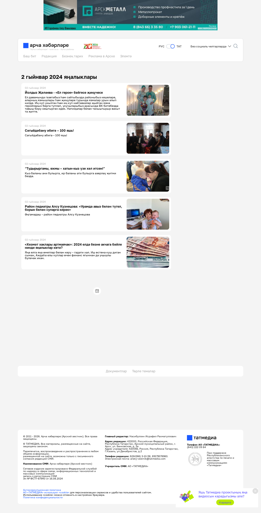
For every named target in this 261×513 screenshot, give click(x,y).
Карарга (225, 502)
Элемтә (126, 56)
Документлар (116, 371)
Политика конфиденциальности (43, 497)
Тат (179, 46)
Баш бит (29, 56)
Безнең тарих (72, 56)
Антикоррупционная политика (42, 489)
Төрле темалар (143, 371)
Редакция (49, 56)
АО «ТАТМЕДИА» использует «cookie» (46, 492)
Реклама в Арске (101, 56)
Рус (161, 46)
